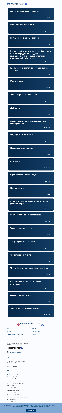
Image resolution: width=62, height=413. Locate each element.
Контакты (34, 334)
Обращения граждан (15, 352)
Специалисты (10, 331)
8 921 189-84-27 (14, 388)
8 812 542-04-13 (14, 401)
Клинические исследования (15, 334)
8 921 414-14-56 (14, 392)
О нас (8, 328)
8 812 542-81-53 (14, 378)
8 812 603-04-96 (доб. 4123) (17, 383)
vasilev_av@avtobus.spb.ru (17, 394)
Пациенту (34, 328)
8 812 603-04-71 (14, 376)
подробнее (47, 17)
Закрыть (31, 410)
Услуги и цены (36, 331)
